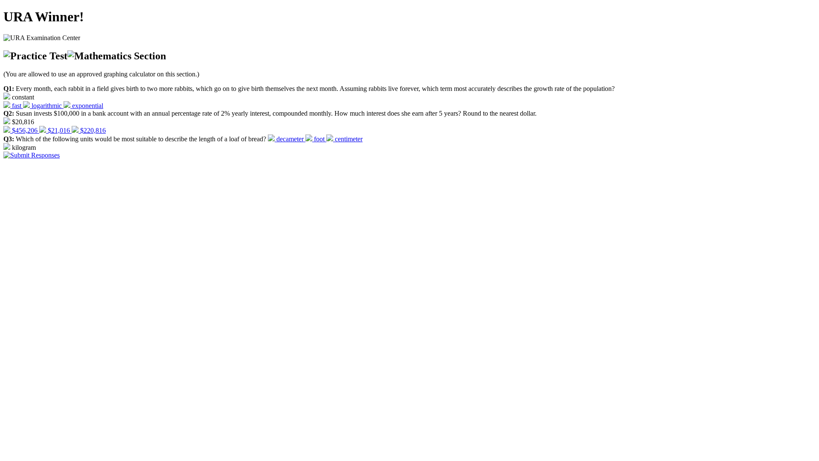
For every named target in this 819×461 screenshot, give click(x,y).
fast (16, 105)
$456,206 (24, 130)
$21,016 (59, 130)
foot (319, 139)
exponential (86, 105)
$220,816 (92, 130)
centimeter (348, 139)
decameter (290, 139)
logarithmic (47, 105)
